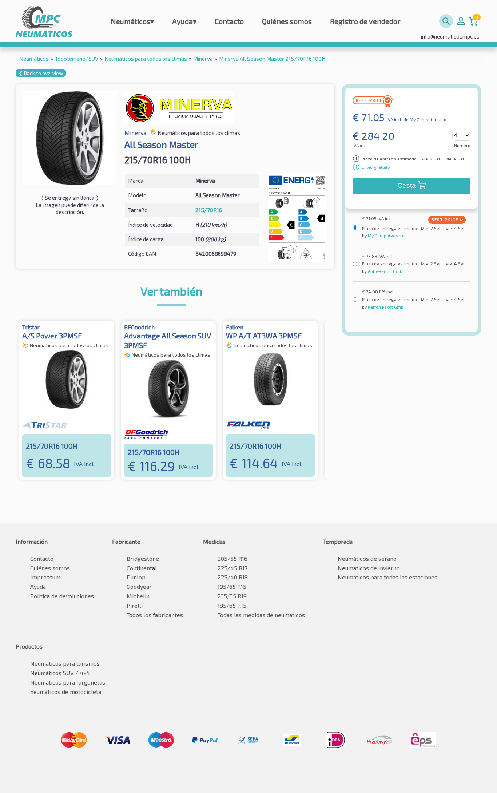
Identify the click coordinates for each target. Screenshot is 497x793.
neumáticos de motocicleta (65, 691)
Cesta (406, 185)
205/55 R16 (232, 558)
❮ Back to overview (41, 73)
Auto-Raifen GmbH (386, 271)
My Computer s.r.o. (386, 235)
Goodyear (139, 586)
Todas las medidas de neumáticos (261, 614)
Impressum (45, 577)
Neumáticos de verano (367, 558)
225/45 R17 (232, 567)
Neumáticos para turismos (65, 663)
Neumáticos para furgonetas (67, 682)
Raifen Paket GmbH (386, 306)
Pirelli (135, 605)
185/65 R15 (232, 605)
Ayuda (184, 21)
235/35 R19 (232, 595)
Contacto (229, 21)
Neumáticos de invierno (369, 567)
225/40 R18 (233, 577)
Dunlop (136, 577)
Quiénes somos (287, 21)
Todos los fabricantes (155, 614)
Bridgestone (143, 558)
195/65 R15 (232, 586)
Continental (142, 567)
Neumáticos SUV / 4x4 (60, 672)
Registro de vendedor (365, 21)
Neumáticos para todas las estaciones (387, 577)
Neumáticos (132, 21)
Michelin (138, 595)
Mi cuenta (461, 21)
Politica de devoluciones (62, 595)
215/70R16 (208, 210)
